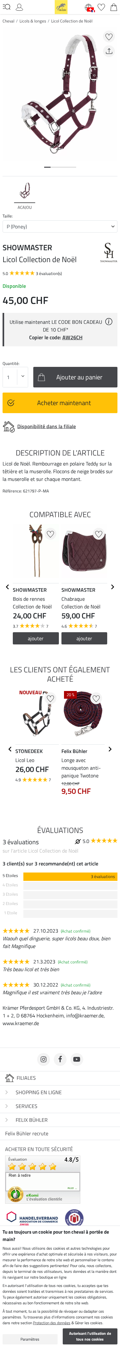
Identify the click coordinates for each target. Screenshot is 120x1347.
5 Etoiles (10, 876)
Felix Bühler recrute (26, 1133)
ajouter (36, 638)
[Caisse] (113, 6)
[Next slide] (112, 196)
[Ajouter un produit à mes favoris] (109, 36)
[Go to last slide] (8, 587)
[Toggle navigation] (7, 7)
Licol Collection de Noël (71, 21)
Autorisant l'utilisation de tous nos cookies (90, 1336)
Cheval (8, 21)
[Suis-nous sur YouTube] (76, 1059)
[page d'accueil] (61, 6)
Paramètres (29, 1339)
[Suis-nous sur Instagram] (43, 1059)
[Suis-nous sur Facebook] (60, 1059)
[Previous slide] (8, 196)
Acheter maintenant (64, 403)
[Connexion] (19, 6)
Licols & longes (33, 21)
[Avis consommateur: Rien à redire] (42, 1179)
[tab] (47, 167)
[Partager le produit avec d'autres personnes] (109, 51)
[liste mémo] (101, 6)
